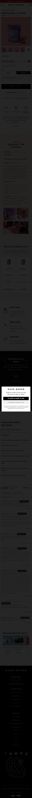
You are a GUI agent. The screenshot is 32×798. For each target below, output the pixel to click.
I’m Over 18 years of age (16, 398)
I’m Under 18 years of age (16, 402)
